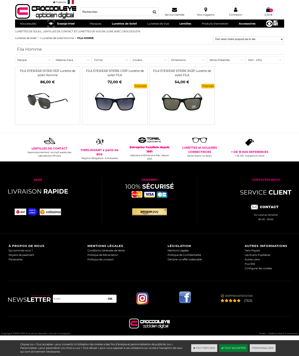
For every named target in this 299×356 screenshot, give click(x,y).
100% (149, 186)
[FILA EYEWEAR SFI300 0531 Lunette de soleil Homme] (47, 120)
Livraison (38, 191)
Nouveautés (28, 23)
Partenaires (16, 259)
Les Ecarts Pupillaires (257, 254)
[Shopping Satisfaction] (236, 296)
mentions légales (105, 246)
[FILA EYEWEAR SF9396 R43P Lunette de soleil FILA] (182, 120)
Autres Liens (252, 259)
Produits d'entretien (215, 23)
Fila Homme (85, 38)
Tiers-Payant (252, 250)
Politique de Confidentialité (184, 254)
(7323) (248, 301)
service (265, 192)
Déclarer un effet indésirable (185, 259)
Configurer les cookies (258, 268)
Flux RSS (250, 263)
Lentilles (185, 23)
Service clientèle (174, 14)
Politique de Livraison (100, 259)
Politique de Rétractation (102, 254)
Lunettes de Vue (158, 23)
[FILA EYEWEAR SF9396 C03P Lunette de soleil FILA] (115, 120)
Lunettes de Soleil (124, 23)
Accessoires (247, 23)
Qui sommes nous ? (21, 250)
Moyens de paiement (21, 254)
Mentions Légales (178, 250)
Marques (95, 23)
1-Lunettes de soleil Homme (57, 38)
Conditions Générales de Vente (106, 250)
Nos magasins (205, 14)
